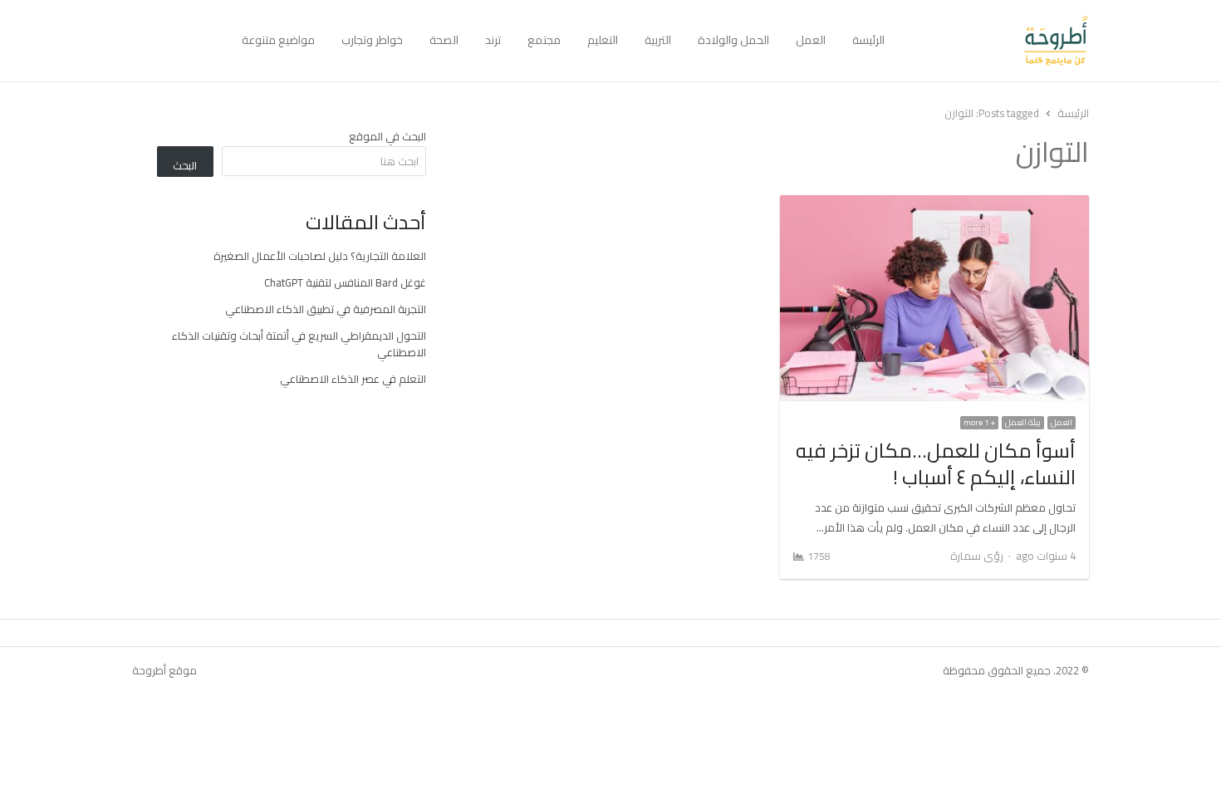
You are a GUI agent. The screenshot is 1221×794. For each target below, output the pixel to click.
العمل (811, 40)
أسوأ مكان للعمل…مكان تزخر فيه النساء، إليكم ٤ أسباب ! (936, 464)
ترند (493, 40)
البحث (185, 165)
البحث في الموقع (387, 136)
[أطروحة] (993, 40)
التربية (658, 40)
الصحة (443, 40)
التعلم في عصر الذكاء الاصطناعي (353, 379)
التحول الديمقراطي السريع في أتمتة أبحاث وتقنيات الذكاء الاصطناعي (299, 344)
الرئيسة (868, 40)
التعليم (602, 40)
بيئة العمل (1023, 422)
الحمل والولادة (733, 40)
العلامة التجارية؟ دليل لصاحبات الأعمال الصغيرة (319, 256)
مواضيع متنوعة (278, 40)
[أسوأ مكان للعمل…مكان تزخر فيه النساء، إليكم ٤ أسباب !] (934, 205)
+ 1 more (979, 422)
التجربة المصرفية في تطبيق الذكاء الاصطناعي (325, 309)
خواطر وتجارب (372, 40)
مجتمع (544, 40)
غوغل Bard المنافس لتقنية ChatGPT (345, 282)
